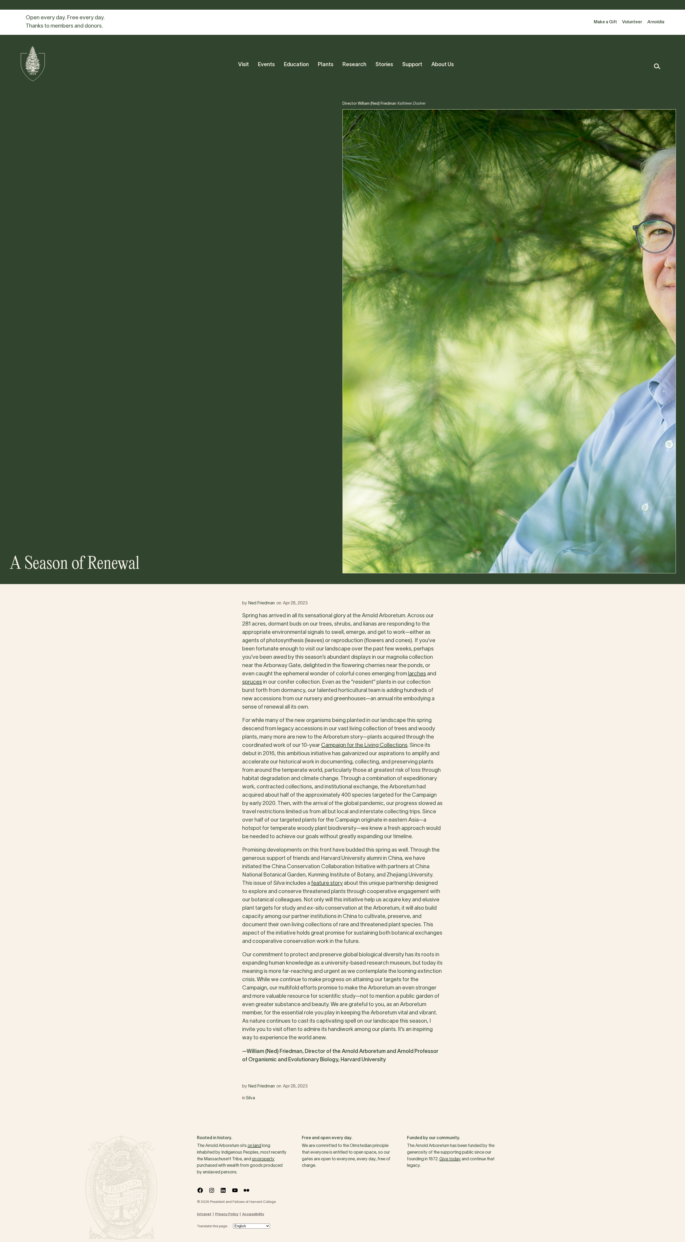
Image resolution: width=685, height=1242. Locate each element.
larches (417, 674)
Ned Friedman (261, 603)
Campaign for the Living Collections (364, 745)
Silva (250, 1098)
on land (254, 1146)
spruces (252, 682)
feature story (327, 883)
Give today (450, 1159)
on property (263, 1159)
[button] (656, 66)
